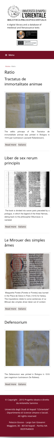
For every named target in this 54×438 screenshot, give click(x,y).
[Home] (27, 14)
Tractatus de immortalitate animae (23, 81)
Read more (11, 145)
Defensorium (15, 322)
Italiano (22, 144)
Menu (11, 55)
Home (7, 66)
